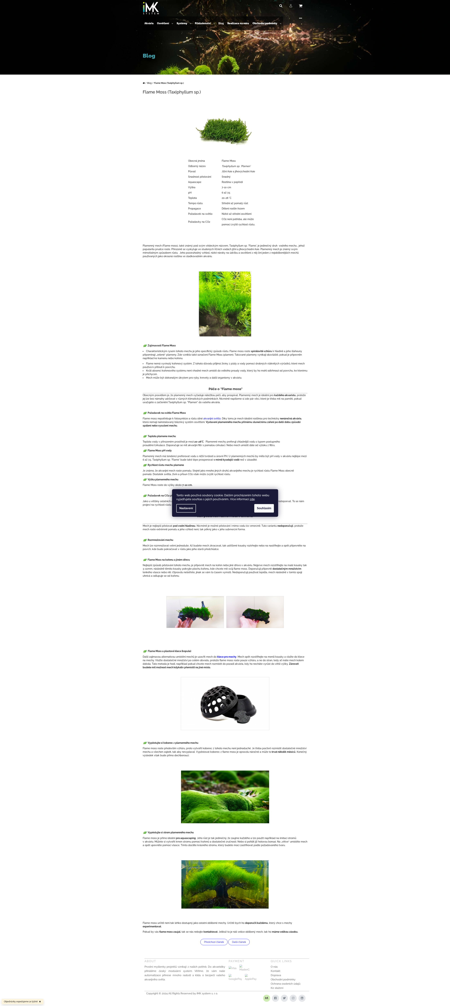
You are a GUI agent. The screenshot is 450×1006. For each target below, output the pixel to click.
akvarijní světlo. (212, 418)
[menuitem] (149, 23)
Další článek (239, 942)
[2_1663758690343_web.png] (255, 611)
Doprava (276, 975)
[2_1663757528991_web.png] (195, 611)
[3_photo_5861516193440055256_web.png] (225, 303)
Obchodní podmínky (283, 979)
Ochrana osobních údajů (285, 983)
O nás (274, 966)
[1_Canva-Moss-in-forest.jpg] (225, 796)
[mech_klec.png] (225, 702)
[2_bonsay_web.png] (225, 884)
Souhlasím (264, 508)
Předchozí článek (214, 942)
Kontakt (275, 971)
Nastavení (186, 508)
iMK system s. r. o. (207, 993)
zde (252, 499)
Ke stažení (277, 988)
